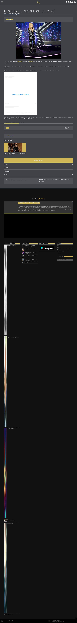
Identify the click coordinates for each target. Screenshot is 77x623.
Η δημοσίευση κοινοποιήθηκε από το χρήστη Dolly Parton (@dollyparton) (20, 112)
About (58, 247)
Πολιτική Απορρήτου (60, 251)
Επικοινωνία (59, 253)
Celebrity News (9, 19)
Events (6, 174)
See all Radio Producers (8, 614)
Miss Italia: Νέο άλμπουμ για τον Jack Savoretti (17, 180)
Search (6, 164)
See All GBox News (25, 262)
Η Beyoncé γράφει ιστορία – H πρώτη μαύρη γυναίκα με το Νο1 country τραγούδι (14, 154)
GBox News (7, 168)
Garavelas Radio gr (56, 620)
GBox (58, 249)
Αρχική (58, 245)
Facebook (6, 171)
